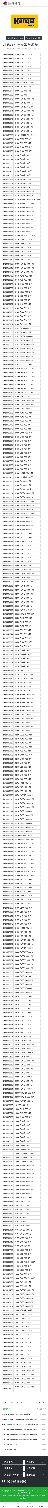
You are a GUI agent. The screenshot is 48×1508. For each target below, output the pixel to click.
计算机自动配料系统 (24, 1449)
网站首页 (6, 1506)
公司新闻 (30, 1506)
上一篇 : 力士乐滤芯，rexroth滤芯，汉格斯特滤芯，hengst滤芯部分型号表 (13, 1402)
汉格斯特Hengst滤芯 (33, 38)
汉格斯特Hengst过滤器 (15, 38)
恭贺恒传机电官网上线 (24, 1444)
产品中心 (18, 1506)
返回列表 (42, 1408)
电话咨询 (42, 1506)
